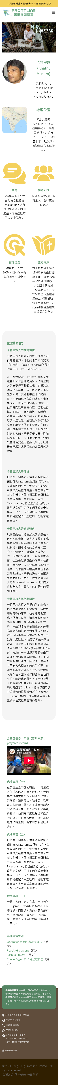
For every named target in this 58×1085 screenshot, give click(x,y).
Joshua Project (16, 955)
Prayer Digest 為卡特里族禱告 (25, 959)
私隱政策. (8, 1074)
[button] (54, 12)
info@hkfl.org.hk (12, 1019)
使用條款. (20, 1074)
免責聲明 (32, 1074)
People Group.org (18, 950)
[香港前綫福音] (25, 12)
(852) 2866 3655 (12, 1024)
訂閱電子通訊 (11, 1050)
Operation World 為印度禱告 (24, 942)
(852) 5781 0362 (12, 1029)
